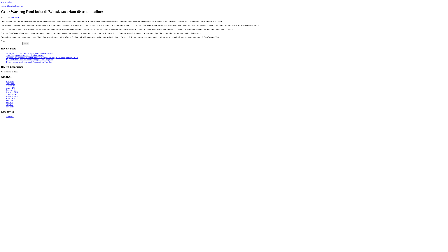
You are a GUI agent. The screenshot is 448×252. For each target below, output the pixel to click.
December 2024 (11, 90)
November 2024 (12, 92)
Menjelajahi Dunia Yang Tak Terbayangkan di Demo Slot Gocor (29, 53)
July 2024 (9, 101)
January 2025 (11, 88)
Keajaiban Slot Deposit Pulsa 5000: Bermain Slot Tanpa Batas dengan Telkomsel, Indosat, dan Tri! (42, 58)
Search (3, 41)
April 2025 (10, 82)
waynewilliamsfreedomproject (12, 6)
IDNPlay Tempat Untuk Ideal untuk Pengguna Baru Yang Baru (29, 62)
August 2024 (10, 98)
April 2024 (10, 107)
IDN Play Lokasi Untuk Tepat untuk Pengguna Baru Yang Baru (29, 60)
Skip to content (6, 2)
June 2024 (9, 103)
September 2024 (12, 96)
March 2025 (10, 84)
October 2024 (11, 94)
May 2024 (9, 105)
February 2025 (11, 86)
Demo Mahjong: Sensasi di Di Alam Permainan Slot (25, 56)
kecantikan (10, 117)
